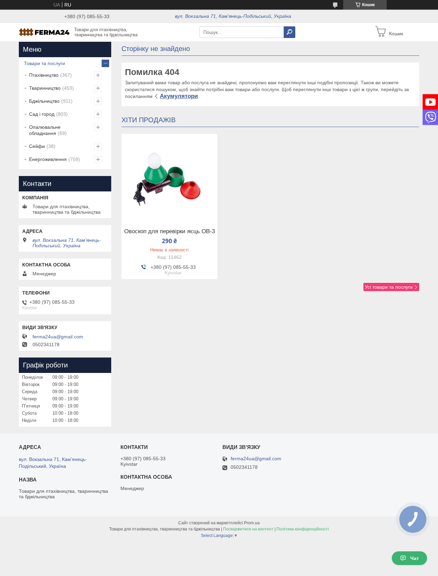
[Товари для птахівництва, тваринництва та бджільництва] (44, 32)
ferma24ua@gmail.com (58, 336)
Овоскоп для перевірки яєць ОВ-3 (169, 231)
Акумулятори (179, 96)
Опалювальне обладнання (45, 130)
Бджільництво (44, 101)
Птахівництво (44, 75)
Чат (414, 558)
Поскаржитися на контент (248, 529)
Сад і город (41, 114)
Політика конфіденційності (302, 529)
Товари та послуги (44, 63)
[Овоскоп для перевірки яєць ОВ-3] (169, 177)
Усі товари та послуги (389, 287)
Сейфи (37, 146)
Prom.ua (252, 523)
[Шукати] (289, 32)
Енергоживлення (48, 159)
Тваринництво (45, 88)
